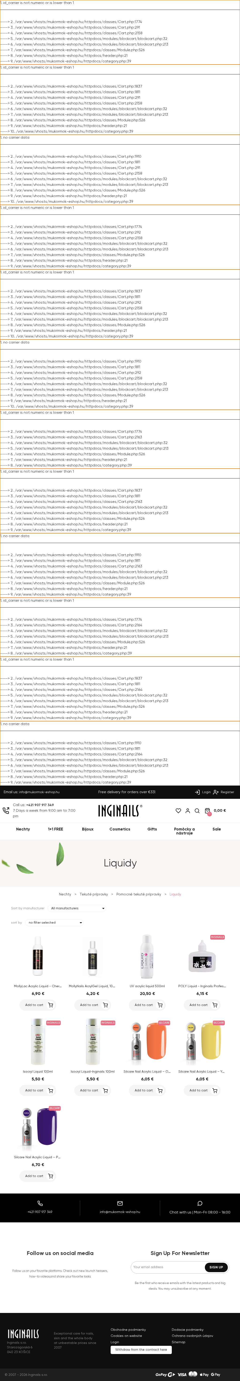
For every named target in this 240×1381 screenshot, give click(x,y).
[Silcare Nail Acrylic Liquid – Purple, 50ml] (38, 1150)
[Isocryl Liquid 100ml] (38, 1064)
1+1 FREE (55, 829)
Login (206, 792)
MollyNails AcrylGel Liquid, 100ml (94, 986)
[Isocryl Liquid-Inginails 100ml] (93, 1064)
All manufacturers (65, 908)
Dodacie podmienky (187, 1329)
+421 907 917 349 (40, 805)
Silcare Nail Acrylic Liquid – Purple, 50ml (44, 1157)
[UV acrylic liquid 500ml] (147, 979)
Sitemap (178, 1342)
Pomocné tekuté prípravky (138, 894)
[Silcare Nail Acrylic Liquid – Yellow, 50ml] (202, 1064)
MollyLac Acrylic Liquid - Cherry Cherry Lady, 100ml (53, 986)
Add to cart (34, 1005)
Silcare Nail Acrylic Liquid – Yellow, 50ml (209, 1071)
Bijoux (88, 829)
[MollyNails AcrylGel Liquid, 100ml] (93, 979)
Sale (217, 829)
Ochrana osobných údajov (192, 1336)
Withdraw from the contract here (141, 1349)
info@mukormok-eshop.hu (39, 792)
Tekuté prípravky (94, 894)
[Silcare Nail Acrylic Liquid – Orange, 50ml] (147, 1064)
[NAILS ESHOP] (120, 816)
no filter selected (42, 922)
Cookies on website (126, 1336)
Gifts (152, 829)
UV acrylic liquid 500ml (147, 986)
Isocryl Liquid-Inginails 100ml (93, 1071)
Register (227, 792)
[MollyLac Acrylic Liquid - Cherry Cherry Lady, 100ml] (38, 979)
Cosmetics (119, 829)
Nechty (23, 829)
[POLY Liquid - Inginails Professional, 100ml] (202, 979)
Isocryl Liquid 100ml (38, 1071)
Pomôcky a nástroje (184, 831)
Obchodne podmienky (128, 1329)
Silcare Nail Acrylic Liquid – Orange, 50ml (155, 1071)
